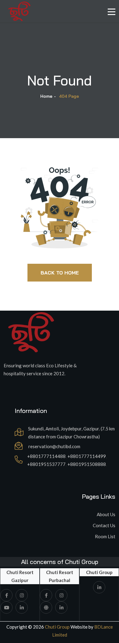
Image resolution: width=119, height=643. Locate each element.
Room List (105, 536)
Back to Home (60, 273)
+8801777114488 (46, 456)
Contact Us (104, 525)
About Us (106, 514)
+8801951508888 (86, 464)
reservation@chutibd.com (54, 446)
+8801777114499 (86, 456)
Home (46, 96)
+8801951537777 (46, 464)
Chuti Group (57, 627)
